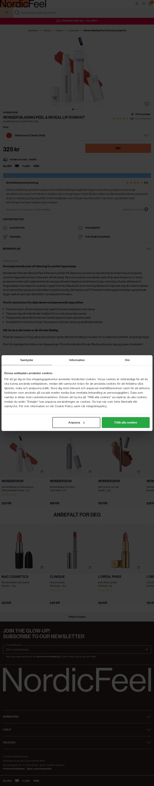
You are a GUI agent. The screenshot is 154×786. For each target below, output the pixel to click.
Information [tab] (77, 360)
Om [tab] (127, 360)
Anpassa (74, 422)
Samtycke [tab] (26, 360)
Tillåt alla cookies (125, 422)
